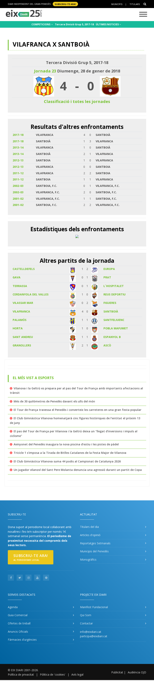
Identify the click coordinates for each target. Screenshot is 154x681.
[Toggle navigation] (143, 14)
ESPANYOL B (112, 337)
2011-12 (18, 173)
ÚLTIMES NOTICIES (107, 24)
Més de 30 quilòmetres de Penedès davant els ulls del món (54, 401)
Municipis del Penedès (94, 551)
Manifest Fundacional (94, 607)
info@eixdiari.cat (90, 632)
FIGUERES (109, 303)
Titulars (135, 4)
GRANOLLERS (22, 345)
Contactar (86, 623)
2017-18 (18, 135)
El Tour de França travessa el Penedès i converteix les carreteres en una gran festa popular (77, 410)
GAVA (16, 277)
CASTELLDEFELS (24, 269)
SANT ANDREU (23, 337)
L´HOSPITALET (113, 286)
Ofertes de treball (19, 623)
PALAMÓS (19, 320)
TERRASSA (20, 286)
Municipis (116, 4)
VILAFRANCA (21, 311)
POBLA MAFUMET (115, 328)
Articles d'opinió (90, 535)
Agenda (13, 607)
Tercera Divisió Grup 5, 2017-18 (74, 24)
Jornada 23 (45, 71)
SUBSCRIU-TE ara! (65, 3)
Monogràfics (88, 559)
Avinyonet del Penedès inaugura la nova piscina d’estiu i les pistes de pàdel (66, 444)
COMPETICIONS (41, 24)
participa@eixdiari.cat (93, 636)
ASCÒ (107, 345)
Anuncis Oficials (18, 631)
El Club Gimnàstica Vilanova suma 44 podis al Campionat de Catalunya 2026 (67, 461)
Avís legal (77, 674)
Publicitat (117, 672)
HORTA (18, 328)
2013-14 (18, 147)
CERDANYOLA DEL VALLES (31, 294)
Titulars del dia (89, 527)
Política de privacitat (21, 674)
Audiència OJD (137, 672)
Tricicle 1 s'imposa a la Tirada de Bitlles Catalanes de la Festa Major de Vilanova (70, 453)
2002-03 (18, 186)
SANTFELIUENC (113, 320)
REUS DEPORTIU (114, 294)
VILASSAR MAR (23, 303)
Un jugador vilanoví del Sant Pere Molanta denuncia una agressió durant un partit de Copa (78, 470)
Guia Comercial (17, 615)
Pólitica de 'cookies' (52, 674)
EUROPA (109, 269)
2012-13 (18, 160)
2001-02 (18, 199)
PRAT (107, 277)
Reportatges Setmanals (95, 543)
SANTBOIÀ (110, 311)
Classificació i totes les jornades (77, 101)
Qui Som (85, 615)
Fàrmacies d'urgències (22, 639)
